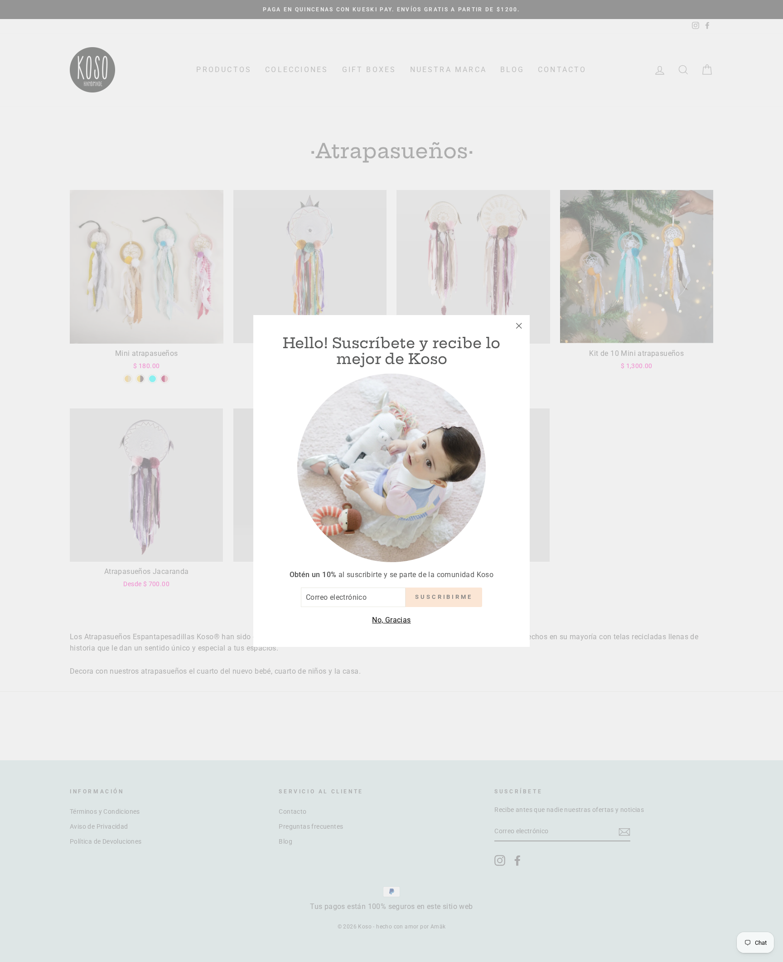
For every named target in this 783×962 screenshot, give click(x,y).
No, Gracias (391, 620)
